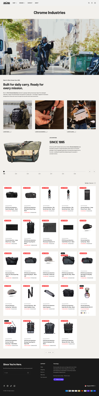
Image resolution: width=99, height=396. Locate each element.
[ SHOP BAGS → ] (7, 131)
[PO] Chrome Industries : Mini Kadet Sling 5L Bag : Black (30, 209)
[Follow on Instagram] (7, 386)
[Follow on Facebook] (4, 386)
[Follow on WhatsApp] (14, 386)
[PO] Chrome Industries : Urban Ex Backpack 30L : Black (49, 342)
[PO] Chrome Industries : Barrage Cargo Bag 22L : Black (30, 241)
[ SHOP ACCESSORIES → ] (41, 131)
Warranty (43, 374)
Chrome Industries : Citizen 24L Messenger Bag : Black (11, 274)
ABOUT (36, 3)
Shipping (43, 369)
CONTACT (30, 3)
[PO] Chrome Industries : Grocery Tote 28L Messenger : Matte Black (11, 342)
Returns (42, 372)
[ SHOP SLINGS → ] (71, 131)
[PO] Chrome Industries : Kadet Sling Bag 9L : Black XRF (30, 274)
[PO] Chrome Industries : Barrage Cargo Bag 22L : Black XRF (30, 342)
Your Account (44, 377)
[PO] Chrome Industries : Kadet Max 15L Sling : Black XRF (68, 274)
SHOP (14, 3)
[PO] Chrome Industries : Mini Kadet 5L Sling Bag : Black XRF (87, 274)
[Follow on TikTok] (11, 386)
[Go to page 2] (53, 352)
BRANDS (21, 3)
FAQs (42, 367)
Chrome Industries (8, 205)
